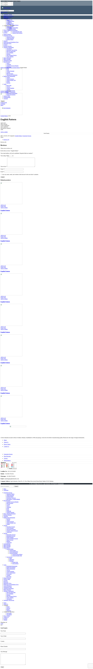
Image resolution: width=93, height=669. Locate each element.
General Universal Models (12, 501)
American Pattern (10, 494)
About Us (6, 442)
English (5, 2)
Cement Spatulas (10, 571)
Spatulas (8, 595)
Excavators (8, 574)
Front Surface (15, 563)
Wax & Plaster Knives (11, 596)
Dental (7, 606)
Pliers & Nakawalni (10, 592)
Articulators (9, 599)
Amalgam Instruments (8, 16)
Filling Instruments (10, 90)
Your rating (4, 155)
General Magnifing (13, 551)
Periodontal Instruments (11, 566)
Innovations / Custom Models (13, 499)
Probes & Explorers (10, 567)
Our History (9, 614)
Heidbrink (8, 511)
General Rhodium (13, 553)
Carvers (8, 570)
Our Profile (9, 613)
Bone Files (8, 576)
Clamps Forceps (10, 521)
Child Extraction (10, 495)
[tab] (47, 139)
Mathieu (8, 541)
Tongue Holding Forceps (12, 538)
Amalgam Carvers (7, 14)
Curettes (8, 575)
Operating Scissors (10, 526)
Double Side (15, 562)
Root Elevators (7, 456)
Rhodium (11, 561)
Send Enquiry (46, 133)
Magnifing (11, 559)
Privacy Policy (7, 444)
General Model (9, 549)
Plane (10, 558)
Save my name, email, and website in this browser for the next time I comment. (20, 174)
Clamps (8, 520)
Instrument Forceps (10, 536)
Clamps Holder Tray (11, 522)
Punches (8, 519)
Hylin (7, 508)
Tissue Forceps (9, 540)
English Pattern (16, 67)
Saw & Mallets (9, 593)
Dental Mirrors (7, 460)
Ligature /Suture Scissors (12, 530)
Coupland (8, 507)
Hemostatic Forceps (10, 534)
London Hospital (10, 512)
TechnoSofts (61, 483)
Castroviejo (9, 532)
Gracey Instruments (10, 92)
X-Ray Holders (9, 597)
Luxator (8, 504)
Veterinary (8, 610)
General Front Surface (17, 554)
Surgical (8, 608)
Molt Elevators (9, 503)
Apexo (8, 505)
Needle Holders (10, 537)
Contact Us (6, 446)
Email (2, 171)
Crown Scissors (10, 528)
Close (2, 623)
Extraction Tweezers (11, 498)
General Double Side (17, 555)
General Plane (12, 550)
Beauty (8, 609)
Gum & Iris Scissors (11, 529)
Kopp (7, 509)
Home (2, 67)
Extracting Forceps (8, 67)
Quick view (3, 206)
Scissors (6, 458)
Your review (4, 166)
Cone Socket (9, 557)
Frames (8, 524)
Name (2, 169)
